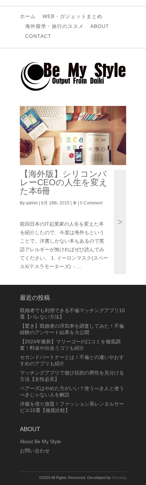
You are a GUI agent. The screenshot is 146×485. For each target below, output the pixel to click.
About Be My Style (40, 441)
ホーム (28, 16)
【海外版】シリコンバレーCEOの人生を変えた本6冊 (64, 182)
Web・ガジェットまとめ (72, 16)
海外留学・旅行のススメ (54, 26)
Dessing (119, 477)
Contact (38, 36)
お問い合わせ (35, 450)
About (99, 26)
